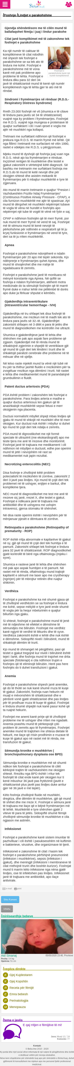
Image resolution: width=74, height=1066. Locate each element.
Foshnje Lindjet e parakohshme (28, 15)
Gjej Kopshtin (18, 981)
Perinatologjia (18, 1000)
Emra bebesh (18, 994)
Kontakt (37, 1046)
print (19, 888)
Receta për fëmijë (21, 987)
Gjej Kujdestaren (20, 975)
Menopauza (17, 1007)
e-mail (9, 888)
